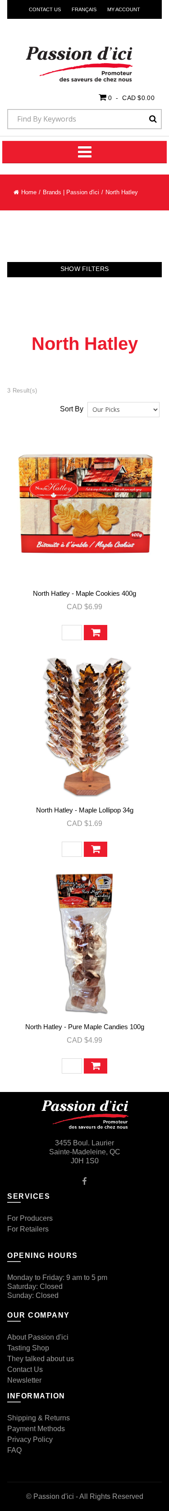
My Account (123, 9)
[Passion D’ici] (63, 53)
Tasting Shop (28, 1348)
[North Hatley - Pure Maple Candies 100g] (84, 943)
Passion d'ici (53, 1496)
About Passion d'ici (38, 1337)
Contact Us (45, 9)
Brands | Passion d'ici (71, 192)
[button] (126, 97)
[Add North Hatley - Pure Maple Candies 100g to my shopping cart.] (95, 1066)
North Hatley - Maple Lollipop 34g (84, 810)
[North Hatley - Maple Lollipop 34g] (84, 726)
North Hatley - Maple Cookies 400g (84, 593)
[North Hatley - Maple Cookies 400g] (84, 510)
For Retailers (28, 1229)
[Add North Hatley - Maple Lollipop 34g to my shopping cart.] (95, 849)
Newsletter (24, 1380)
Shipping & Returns (38, 1418)
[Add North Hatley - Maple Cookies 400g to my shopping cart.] (95, 632)
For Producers (30, 1218)
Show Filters (84, 268)
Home (29, 192)
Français (84, 9)
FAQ (14, 1450)
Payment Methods (36, 1428)
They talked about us (40, 1359)
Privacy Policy (30, 1439)
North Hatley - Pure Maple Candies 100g (84, 1027)
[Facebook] (84, 1180)
